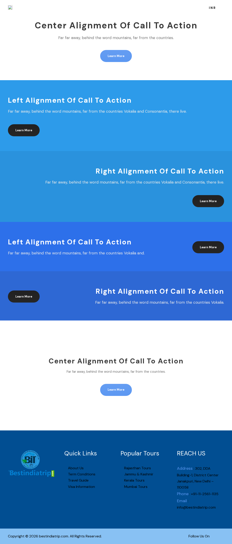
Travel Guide (78, 480)
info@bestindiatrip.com (196, 507)
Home (55, 7)
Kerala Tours (134, 480)
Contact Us (171, 7)
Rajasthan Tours (137, 468)
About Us (74, 7)
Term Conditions (81, 474)
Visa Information (81, 486)
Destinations (124, 7)
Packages (96, 7)
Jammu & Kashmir (138, 474)
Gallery (150, 7)
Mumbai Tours (135, 486)
